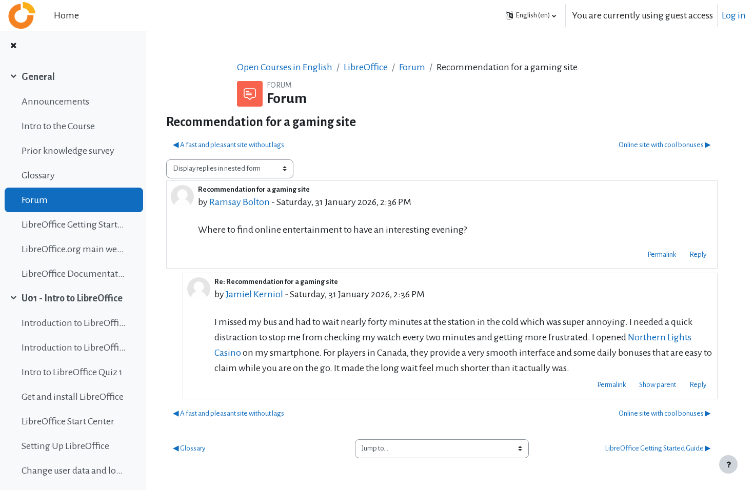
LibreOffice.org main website (74, 249)
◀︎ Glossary (189, 448)
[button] (531, 15)
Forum (35, 200)
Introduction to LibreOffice (74, 323)
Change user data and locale (74, 470)
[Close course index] (13, 46)
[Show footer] (728, 464)
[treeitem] (73, 175)
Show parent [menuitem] (657, 385)
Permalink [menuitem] (661, 254)
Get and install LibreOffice (73, 397)
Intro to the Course (58, 126)
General (38, 77)
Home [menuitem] (66, 15)
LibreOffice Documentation (74, 274)
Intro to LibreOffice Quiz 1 (72, 372)
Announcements (55, 101)
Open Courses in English (284, 67)
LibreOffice (366, 67)
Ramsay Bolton (239, 202)
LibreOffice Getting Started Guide (74, 224)
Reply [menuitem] (697, 254)
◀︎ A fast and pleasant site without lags (228, 145)
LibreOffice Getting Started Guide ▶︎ (658, 448)
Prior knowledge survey (68, 151)
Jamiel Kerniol (254, 294)
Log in (734, 15)
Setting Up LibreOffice (65, 446)
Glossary (38, 175)
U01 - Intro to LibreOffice (72, 298)
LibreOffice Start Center (68, 421)
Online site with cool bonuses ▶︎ (665, 145)
